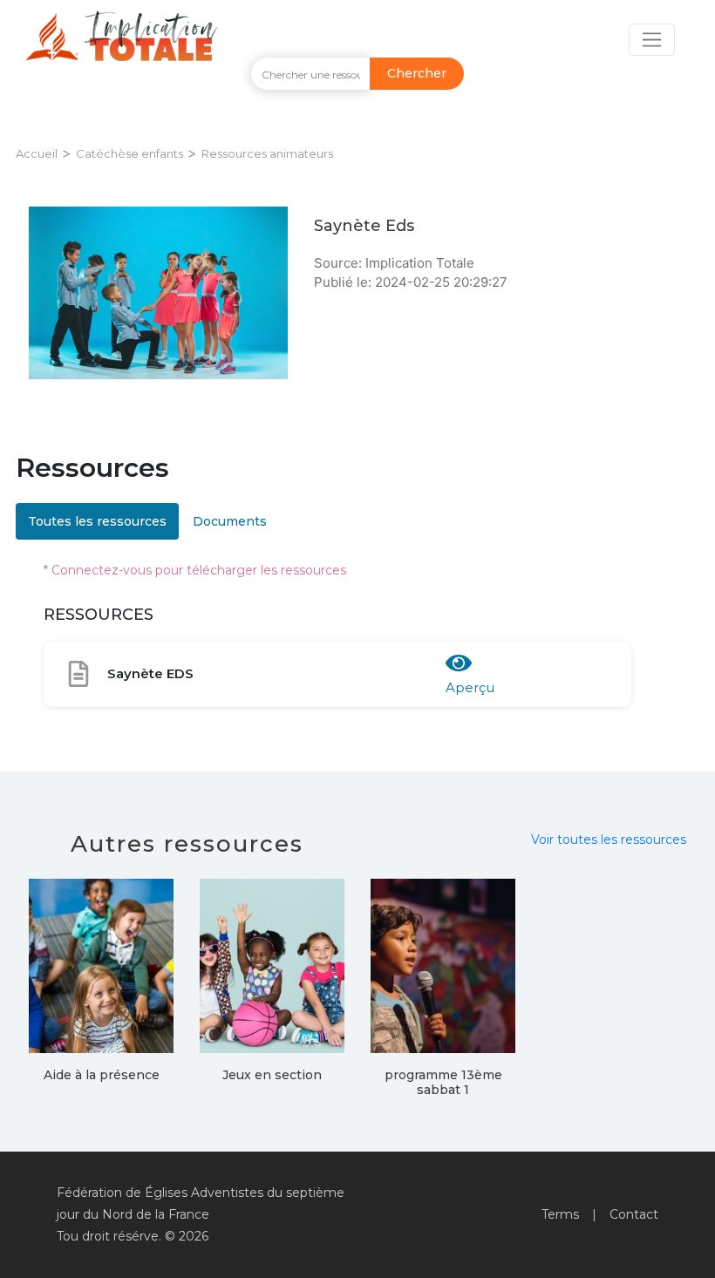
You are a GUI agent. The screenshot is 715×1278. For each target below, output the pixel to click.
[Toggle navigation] (652, 40)
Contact (633, 1214)
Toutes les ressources (97, 521)
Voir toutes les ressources (608, 839)
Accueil (37, 153)
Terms (560, 1214)
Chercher (416, 73)
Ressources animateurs (267, 153)
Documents (230, 521)
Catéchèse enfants (129, 153)
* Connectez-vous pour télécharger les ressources (195, 570)
